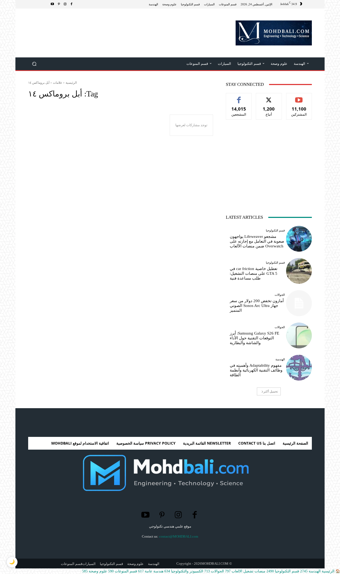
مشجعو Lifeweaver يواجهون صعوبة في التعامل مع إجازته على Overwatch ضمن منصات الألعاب (257, 241)
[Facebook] (71, 4)
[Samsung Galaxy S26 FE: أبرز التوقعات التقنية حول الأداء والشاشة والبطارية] (299, 335)
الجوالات (280, 294)
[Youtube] (52, 4)
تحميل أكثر (271, 391)
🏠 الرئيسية (330, 571)
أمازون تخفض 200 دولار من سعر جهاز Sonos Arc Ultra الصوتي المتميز (257, 306)
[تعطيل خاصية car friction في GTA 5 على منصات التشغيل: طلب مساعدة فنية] (299, 271)
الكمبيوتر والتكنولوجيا (183, 571)
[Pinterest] (59, 4)
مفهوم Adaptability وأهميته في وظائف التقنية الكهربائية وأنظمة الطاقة (256, 370)
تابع (269, 97)
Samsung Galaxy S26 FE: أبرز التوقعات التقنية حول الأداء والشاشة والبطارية (254, 338)
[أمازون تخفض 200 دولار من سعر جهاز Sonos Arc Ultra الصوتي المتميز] (299, 303)
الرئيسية (71, 82)
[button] (34, 64)
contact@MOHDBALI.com (178, 536)
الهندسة (280, 359)
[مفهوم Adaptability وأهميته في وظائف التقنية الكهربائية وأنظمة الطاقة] (299, 368)
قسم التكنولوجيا (275, 230)
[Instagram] (65, 4)
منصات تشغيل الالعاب (245, 571)
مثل (239, 97)
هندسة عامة (150, 571)
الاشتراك (299, 97)
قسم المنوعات (122, 571)
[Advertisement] (125, 26)
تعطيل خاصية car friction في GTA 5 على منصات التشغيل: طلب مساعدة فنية (253, 273)
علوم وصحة (94, 571)
